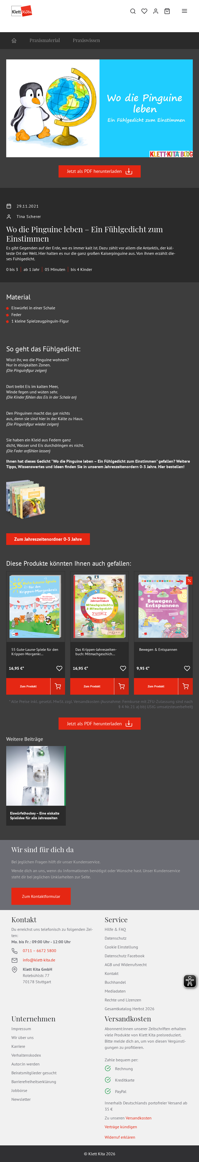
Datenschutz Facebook (125, 955)
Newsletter (21, 1099)
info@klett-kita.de (39, 959)
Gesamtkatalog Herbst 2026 (129, 1008)
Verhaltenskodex (26, 1055)
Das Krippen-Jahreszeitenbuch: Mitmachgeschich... (96, 651)
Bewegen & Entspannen (158, 649)
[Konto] (155, 11)
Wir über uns (22, 1037)
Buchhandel (115, 982)
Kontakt (111, 973)
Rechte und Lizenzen (123, 999)
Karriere (18, 1046)
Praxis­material (45, 40)
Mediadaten (115, 991)
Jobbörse (19, 1090)
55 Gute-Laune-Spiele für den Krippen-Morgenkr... (34, 651)
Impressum (21, 1028)
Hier (161, 466)
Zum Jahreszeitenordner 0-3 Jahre (48, 539)
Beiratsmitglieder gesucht (33, 1072)
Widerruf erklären (120, 1137)
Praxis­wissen (86, 40)
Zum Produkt (28, 686)
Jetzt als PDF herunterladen (94, 171)
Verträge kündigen (121, 1126)
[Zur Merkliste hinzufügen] (59, 668)
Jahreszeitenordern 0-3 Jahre (130, 466)
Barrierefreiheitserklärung (33, 1081)
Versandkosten (139, 1117)
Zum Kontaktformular (41, 896)
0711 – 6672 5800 (39, 950)
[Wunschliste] (144, 11)
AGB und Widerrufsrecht (126, 964)
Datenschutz (115, 938)
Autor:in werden (25, 1064)
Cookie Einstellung (121, 946)
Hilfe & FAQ (115, 929)
